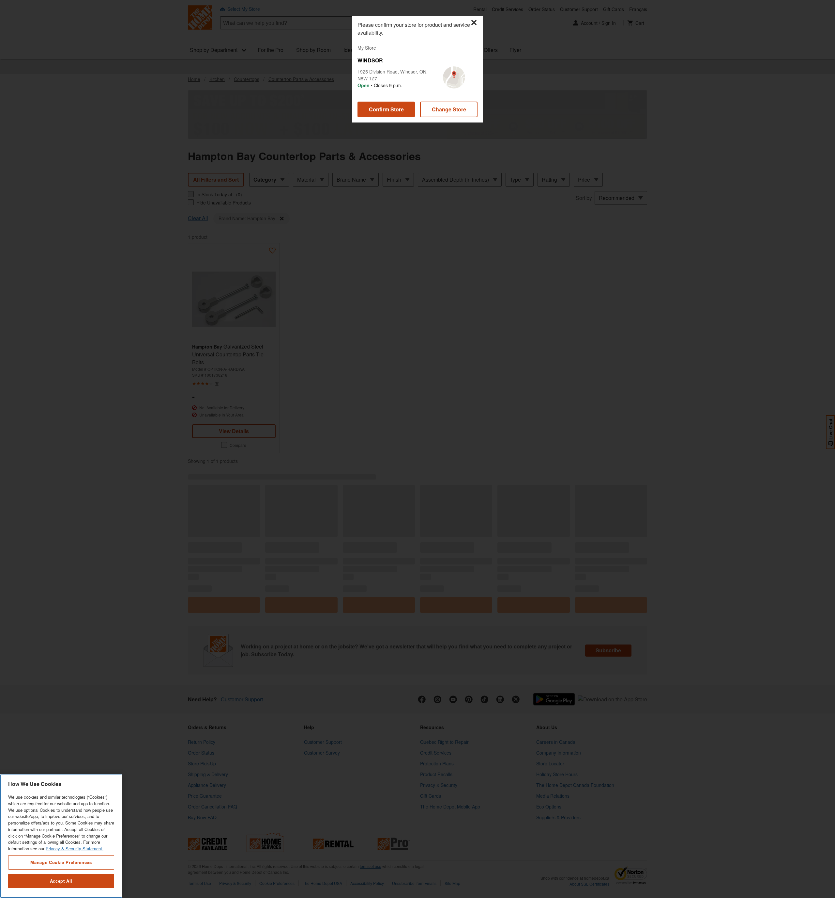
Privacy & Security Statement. (74, 848)
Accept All (61, 881)
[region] (61, 836)
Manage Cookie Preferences (61, 862)
